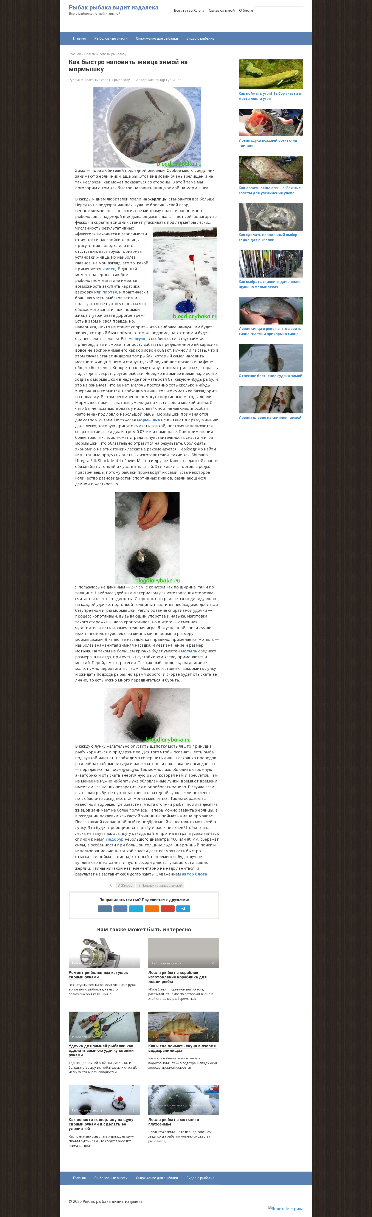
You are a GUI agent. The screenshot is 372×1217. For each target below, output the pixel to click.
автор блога (194, 874)
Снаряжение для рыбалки (157, 38)
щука (140, 338)
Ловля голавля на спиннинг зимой (270, 417)
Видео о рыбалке (200, 38)
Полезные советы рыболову (107, 80)
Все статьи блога (189, 10)
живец (109, 268)
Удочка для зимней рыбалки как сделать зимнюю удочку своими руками (101, 1050)
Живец (127, 885)
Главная (79, 38)
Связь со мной (222, 10)
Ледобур (115, 839)
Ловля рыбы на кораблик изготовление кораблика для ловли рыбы (177, 977)
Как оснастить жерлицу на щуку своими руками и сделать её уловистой (101, 1124)
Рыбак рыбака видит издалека (113, 7)
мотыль (189, 651)
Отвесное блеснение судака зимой (270, 375)
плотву (109, 292)
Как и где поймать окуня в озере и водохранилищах (182, 1048)
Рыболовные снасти (110, 38)
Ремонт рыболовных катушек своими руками (98, 974)
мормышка (148, 419)
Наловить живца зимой (161, 885)
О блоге (246, 10)
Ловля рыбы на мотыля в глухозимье (173, 1122)
